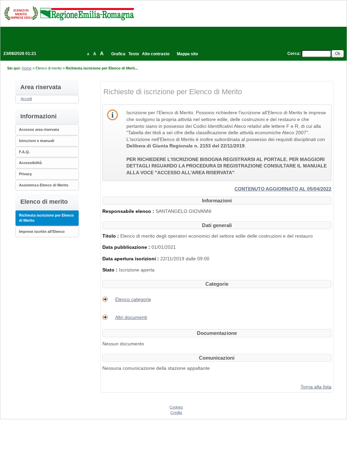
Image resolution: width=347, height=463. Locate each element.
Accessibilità (30, 163)
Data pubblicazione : (126, 247)
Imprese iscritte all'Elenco (42, 231)
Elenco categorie (133, 299)
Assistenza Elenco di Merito (43, 185)
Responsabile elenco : (129, 211)
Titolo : (111, 236)
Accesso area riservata (39, 129)
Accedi (26, 99)
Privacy (25, 174)
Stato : (110, 270)
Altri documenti (131, 317)
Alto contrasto (155, 54)
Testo (133, 54)
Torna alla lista (316, 386)
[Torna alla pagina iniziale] (69, 13)
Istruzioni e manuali (36, 141)
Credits (176, 412)
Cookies (176, 407)
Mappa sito (187, 54)
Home (27, 68)
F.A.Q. (24, 152)
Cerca (293, 53)
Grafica (118, 54)
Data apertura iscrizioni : (131, 258)
